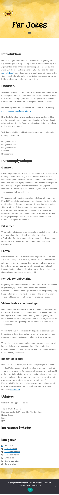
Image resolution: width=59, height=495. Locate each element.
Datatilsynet (15, 390)
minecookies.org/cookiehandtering (16, 111)
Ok (30, 490)
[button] (29, 33)
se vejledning (7, 73)
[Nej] (55, 486)
